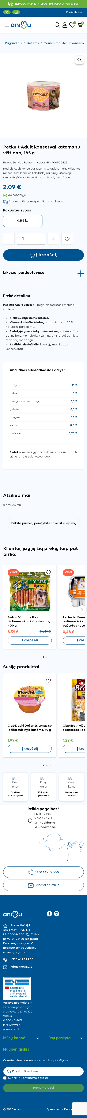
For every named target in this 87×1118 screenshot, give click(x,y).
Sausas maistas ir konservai (65, 43)
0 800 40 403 (12, 1020)
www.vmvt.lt (11, 1029)
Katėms (33, 43)
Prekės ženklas (13, 162)
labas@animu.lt (47, 885)
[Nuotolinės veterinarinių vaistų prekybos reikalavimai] (17, 988)
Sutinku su (28, 1078)
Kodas (41, 162)
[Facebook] (49, 913)
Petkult (29, 162)
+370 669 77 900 (47, 872)
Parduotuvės (74, 12)
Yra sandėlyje (17, 195)
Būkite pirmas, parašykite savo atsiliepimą (43, 523)
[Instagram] (56, 913)
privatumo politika (35, 1078)
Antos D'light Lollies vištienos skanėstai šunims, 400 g (29, 622)
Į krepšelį (30, 640)
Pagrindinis (13, 43)
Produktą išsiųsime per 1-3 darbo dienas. (36, 201)
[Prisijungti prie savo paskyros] (64, 25)
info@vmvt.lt (11, 1025)
